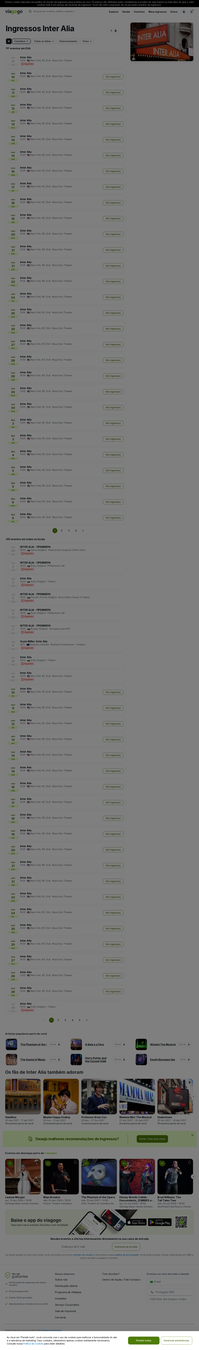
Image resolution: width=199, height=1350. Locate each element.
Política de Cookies (33, 1343)
